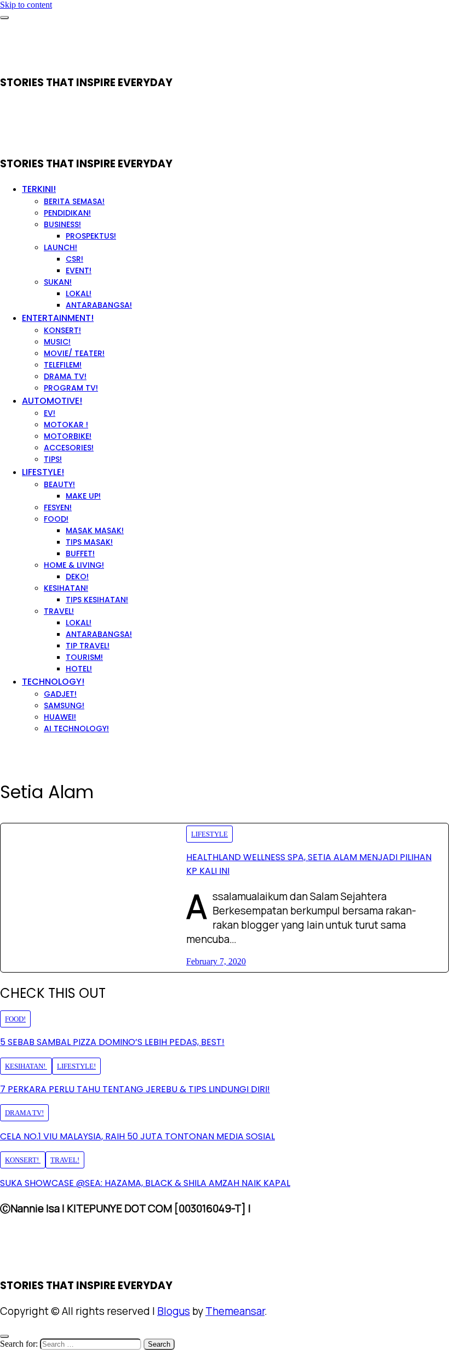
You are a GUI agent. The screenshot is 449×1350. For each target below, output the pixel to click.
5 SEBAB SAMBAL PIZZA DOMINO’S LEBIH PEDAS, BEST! (112, 1042)
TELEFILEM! (63, 364)
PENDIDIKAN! (67, 212)
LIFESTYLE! (43, 472)
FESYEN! (58, 507)
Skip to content (26, 4)
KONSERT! (62, 330)
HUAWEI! (60, 716)
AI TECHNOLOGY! (76, 728)
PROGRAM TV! (71, 387)
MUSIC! (57, 341)
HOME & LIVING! (74, 565)
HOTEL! (79, 668)
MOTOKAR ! (66, 424)
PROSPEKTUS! (91, 235)
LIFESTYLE (209, 834)
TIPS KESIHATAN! (97, 599)
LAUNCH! (60, 247)
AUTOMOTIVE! (52, 400)
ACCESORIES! (69, 447)
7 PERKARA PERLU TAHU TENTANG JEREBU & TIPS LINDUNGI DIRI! (135, 1089)
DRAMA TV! (65, 376)
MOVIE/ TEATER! (74, 353)
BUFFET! (80, 553)
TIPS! (53, 459)
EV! (49, 413)
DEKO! (77, 576)
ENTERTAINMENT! (58, 318)
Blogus (173, 1311)
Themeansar (234, 1311)
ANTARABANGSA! (99, 305)
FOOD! (56, 518)
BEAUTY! (59, 484)
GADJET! (60, 693)
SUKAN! (58, 281)
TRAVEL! (59, 611)
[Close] (4, 1336)
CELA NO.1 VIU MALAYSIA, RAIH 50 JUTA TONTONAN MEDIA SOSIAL (137, 1136)
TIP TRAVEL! (88, 645)
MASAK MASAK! (95, 530)
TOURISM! (84, 657)
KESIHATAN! (66, 588)
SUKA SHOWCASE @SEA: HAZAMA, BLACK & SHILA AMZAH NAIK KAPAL (145, 1183)
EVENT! (78, 270)
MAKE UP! (83, 495)
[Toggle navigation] (4, 17)
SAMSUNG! (64, 705)
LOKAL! (78, 293)
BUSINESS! (62, 224)
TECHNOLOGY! (53, 681)
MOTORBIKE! (67, 436)
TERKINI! (39, 189)
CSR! (74, 258)
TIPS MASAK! (89, 541)
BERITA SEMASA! (74, 201)
